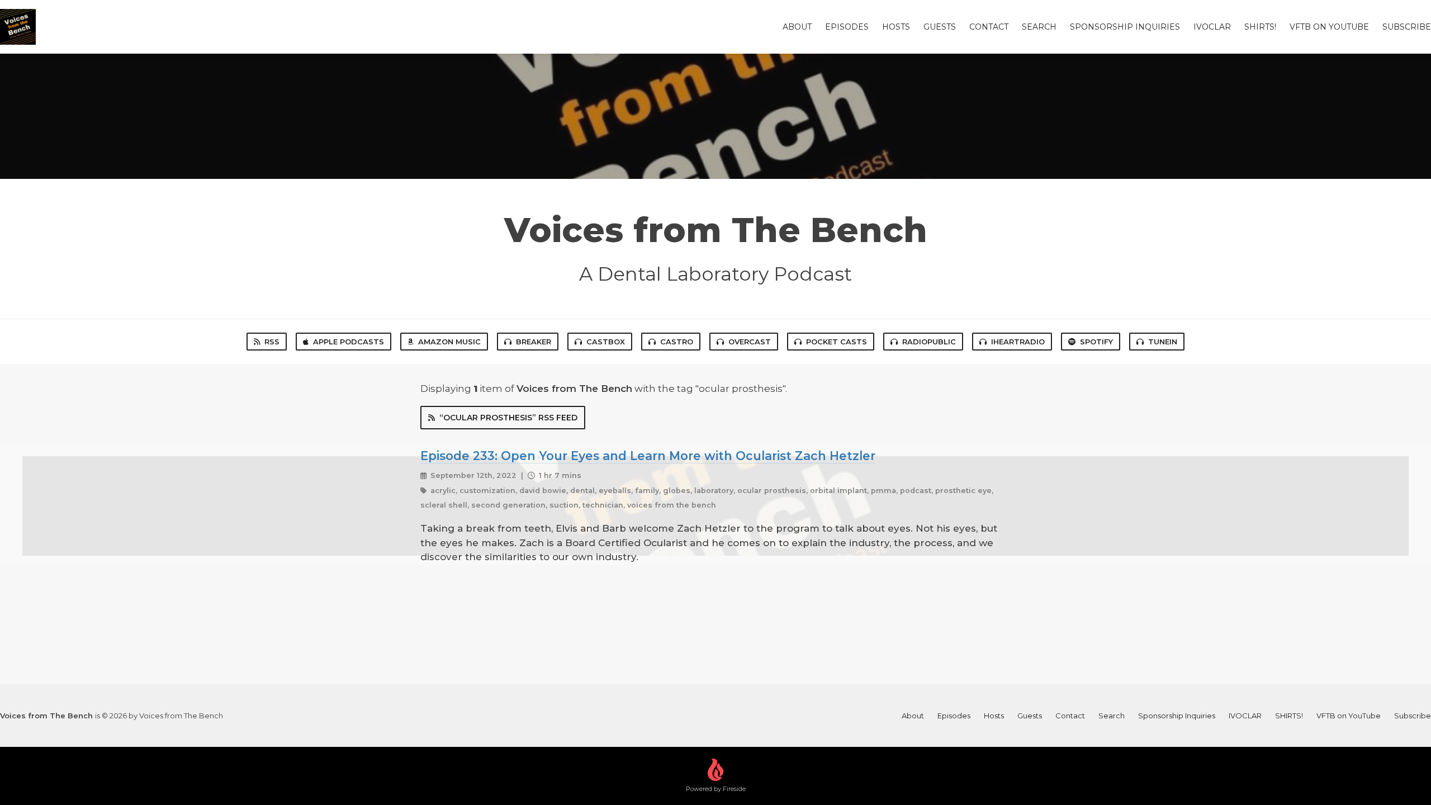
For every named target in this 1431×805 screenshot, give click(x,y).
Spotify (1096, 341)
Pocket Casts (836, 341)
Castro (676, 341)
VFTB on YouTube (1329, 27)
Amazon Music (449, 341)
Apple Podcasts (348, 341)
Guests (939, 27)
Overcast (749, 341)
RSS (271, 341)
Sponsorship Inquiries (1125, 27)
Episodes (847, 27)
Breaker (533, 341)
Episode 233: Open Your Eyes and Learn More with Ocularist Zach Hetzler (647, 455)
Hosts (896, 27)
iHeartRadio (1018, 341)
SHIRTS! (1260, 27)
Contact (988, 27)
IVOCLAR (1212, 27)
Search (1039, 27)
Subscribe (1406, 27)
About (797, 27)
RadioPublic (929, 341)
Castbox (605, 341)
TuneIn (1162, 341)
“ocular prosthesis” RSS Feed (508, 418)
